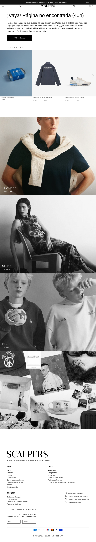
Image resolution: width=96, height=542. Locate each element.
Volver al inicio (19, 38)
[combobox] (13, 522)
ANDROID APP (57, 536)
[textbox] (13, 522)
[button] (20, 6)
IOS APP (47, 536)
